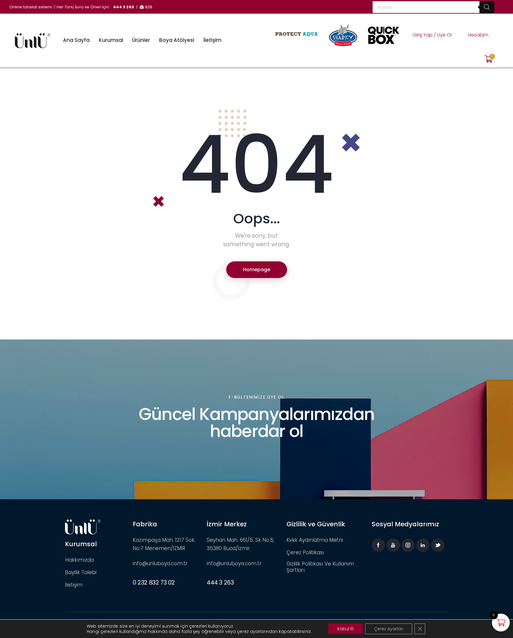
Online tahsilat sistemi (31, 7)
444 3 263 (123, 7)
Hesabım (478, 34)
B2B (148, 7)
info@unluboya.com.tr (160, 563)
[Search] (486, 7)
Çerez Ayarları (388, 629)
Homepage (256, 269)
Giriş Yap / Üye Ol (432, 34)
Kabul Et (345, 629)
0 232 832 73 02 (154, 582)
